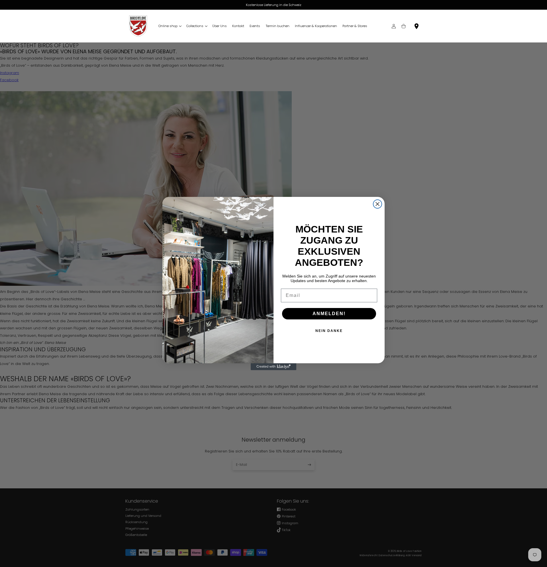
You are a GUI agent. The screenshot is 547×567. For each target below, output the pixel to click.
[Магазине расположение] (417, 26)
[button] (169, 26)
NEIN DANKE (329, 331)
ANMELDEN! (329, 313)
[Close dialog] (377, 204)
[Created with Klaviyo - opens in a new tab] (273, 366)
